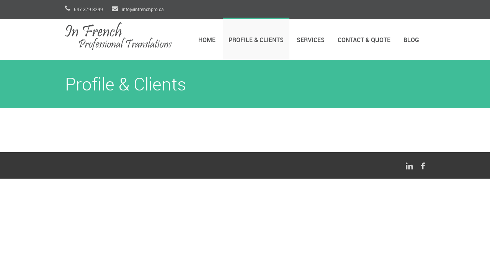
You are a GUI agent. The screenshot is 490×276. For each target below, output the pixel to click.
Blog (411, 40)
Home (207, 40)
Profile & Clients (256, 40)
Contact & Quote (364, 40)
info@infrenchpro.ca (142, 9)
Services (311, 40)
